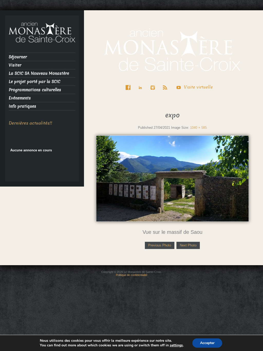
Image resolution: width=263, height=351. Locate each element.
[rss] (166, 84)
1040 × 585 (198, 128)
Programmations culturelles (35, 90)
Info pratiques (22, 106)
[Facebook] (129, 84)
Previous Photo (159, 245)
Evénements (20, 98)
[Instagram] (154, 84)
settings (176, 345)
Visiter (15, 65)
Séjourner (18, 57)
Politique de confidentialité (131, 274)
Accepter (207, 342)
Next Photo (188, 245)
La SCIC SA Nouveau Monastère (39, 73)
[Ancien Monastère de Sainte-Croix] (172, 49)
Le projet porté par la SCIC (34, 81)
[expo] (172, 178)
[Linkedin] (141, 84)
